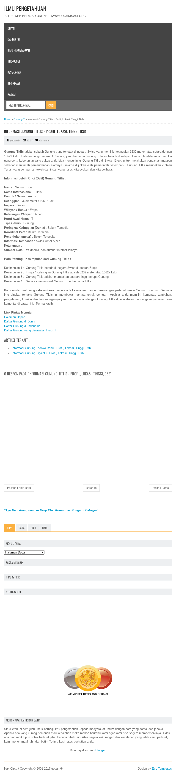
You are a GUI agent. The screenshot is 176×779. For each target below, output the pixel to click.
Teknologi (14, 61)
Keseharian (14, 72)
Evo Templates (162, 768)
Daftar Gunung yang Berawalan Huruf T (30, 330)
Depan (11, 28)
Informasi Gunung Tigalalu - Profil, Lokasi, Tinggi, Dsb (48, 353)
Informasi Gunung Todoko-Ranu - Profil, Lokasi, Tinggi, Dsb (51, 348)
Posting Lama (160, 488)
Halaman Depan (14, 317)
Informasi (14, 83)
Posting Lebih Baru (19, 488)
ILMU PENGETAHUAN (25, 8)
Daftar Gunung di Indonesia (22, 326)
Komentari (44, 140)
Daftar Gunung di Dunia (19, 321)
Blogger (100, 750)
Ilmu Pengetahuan (19, 50)
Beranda (91, 488)
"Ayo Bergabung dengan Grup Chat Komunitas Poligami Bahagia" (51, 510)
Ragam (12, 94)
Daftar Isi (14, 39)
